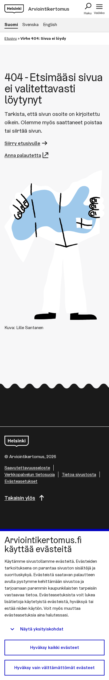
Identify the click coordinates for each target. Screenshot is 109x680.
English (50, 24)
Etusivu (10, 38)
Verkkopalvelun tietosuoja (29, 474)
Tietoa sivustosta (79, 474)
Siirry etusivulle (22, 143)
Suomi (11, 24)
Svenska (30, 24)
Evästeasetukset (20, 481)
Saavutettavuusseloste (27, 468)
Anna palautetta (22, 155)
